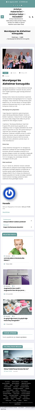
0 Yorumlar (6, 76)
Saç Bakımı (21, 407)
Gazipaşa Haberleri (24, 386)
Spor (20, 397)
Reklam (25, 400)
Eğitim (11, 385)
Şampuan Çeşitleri (30, 407)
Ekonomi (17, 385)
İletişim (20, 400)
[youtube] (21, 5)
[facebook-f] (13, 5)
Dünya (6, 385)
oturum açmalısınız (21, 337)
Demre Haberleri (15, 383)
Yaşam (12, 398)
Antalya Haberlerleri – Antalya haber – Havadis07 (17, 13)
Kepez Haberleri (15, 391)
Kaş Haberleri (24, 390)
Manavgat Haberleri (13, 395)
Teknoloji (26, 397)
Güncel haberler (7, 388)
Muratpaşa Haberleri (25, 395)
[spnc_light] (32, 17)
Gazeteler (18, 398)
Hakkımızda (8, 400)
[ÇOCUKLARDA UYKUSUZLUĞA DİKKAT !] (17, 247)
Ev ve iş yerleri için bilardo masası (8, 407)
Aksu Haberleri (24, 381)
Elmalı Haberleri (24, 385)
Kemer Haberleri (6, 391)
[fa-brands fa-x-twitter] (15, 5)
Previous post (7, 219)
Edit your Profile (26, 207)
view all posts (6, 212)
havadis (14, 73)
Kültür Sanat (16, 393)
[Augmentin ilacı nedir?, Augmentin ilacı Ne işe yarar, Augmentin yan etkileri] (17, 277)
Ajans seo (3, 409)
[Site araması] (30, 17)
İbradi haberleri (9, 390)
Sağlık (5, 73)
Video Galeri (5, 398)
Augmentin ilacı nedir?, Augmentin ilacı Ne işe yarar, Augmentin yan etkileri (14, 289)
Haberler (27, 388)
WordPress (19, 402)
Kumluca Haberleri (26, 393)
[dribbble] (17, 5)
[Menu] (2, 16)
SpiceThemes (17, 404)
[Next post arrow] (31, 227)
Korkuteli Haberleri (7, 393)
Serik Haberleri (14, 397)
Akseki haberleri (15, 381)
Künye (14, 400)
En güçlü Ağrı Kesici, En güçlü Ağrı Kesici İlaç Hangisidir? (16, 319)
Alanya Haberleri (6, 383)
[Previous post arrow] (31, 221)
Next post (6, 225)
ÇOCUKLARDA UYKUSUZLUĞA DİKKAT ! (14, 259)
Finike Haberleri (7, 386)
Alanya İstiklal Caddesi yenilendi (14, 222)
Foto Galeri (15, 386)
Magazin (5, 395)
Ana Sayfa (7, 381)
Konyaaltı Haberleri (26, 391)
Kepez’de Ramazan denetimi (13, 227)
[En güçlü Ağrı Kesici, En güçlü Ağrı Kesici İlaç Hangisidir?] (17, 307)
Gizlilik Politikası (26, 398)
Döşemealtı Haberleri (26, 383)
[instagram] (19, 5)
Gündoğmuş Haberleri (18, 388)
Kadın (17, 390)
